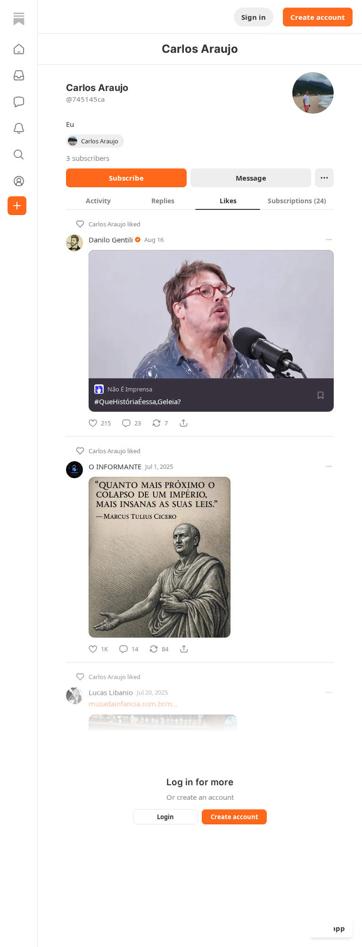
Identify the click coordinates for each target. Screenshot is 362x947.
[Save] (320, 395)
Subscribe (126, 178)
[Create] (17, 205)
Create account (317, 17)
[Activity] (19, 128)
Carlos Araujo (107, 224)
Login (165, 817)
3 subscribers (87, 158)
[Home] (19, 19)
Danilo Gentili (111, 239)
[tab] (98, 200)
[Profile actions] (324, 177)
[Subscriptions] (19, 75)
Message (251, 178)
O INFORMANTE (115, 466)
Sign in (253, 17)
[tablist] (200, 200)
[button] (19, 49)
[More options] (329, 239)
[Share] (183, 423)
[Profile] (19, 181)
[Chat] (19, 102)
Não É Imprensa (129, 389)
